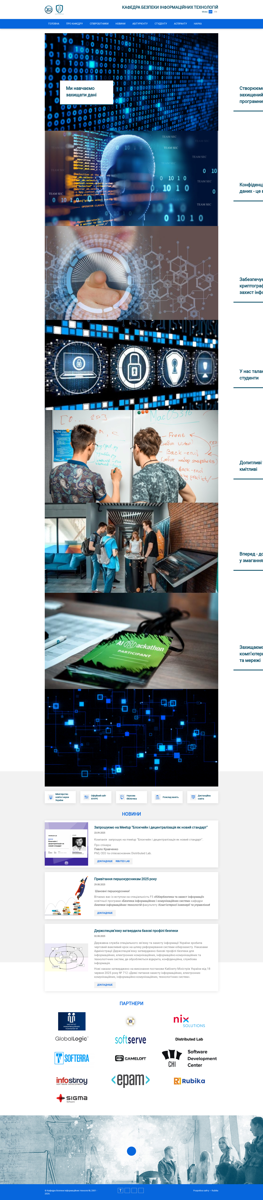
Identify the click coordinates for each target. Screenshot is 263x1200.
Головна (53, 23)
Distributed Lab (120, 861)
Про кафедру (74, 23)
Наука (198, 23)
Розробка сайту (201, 1190)
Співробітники (99, 23)
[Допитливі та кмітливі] (131, 547)
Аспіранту (180, 23)
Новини (120, 23)
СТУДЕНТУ (161, 23)
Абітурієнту (140, 23)
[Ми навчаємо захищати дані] (131, 82)
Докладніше (105, 861)
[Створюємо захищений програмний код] (131, 178)
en (215, 12)
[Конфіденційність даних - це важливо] (131, 273)
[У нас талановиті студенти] (131, 456)
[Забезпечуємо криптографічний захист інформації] (131, 365)
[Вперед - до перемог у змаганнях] (131, 640)
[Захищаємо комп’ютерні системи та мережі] (131, 737)
